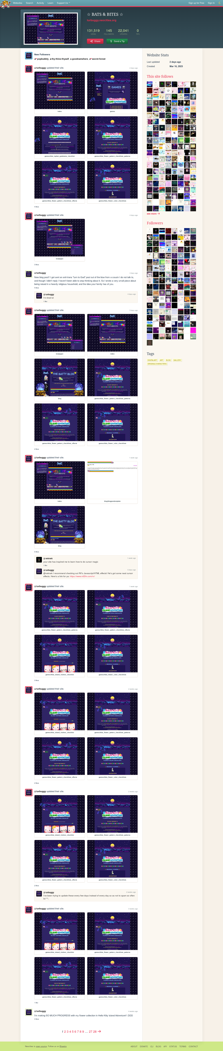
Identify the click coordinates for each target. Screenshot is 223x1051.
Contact (193, 1046)
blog (168, 360)
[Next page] (99, 1031)
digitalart (152, 360)
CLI (151, 1046)
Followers (155, 223)
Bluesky (63, 1046)
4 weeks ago (133, 1011)
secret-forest (98, 58)
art (161, 360)
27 (90, 1031)
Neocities (29, 1046)
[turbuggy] (29, 56)
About (134, 1046)
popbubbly (42, 58)
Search (29, 2)
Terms (182, 1046)
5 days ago (134, 310)
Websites (17, 2)
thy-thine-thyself (60, 58)
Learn (50, 2)
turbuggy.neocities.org (101, 20)
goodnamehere (80, 58)
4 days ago (134, 215)
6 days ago (132, 569)
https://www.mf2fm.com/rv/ (82, 576)
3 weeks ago (133, 908)
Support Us (62, 2)
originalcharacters (157, 364)
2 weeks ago (133, 689)
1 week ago (133, 457)
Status (173, 1046)
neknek (49, 558)
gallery (177, 360)
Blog (158, 1046)
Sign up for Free (196, 2)
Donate (144, 1046)
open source (41, 1046)
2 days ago (134, 68)
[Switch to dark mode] (219, 3)
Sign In (211, 2)
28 (94, 1031)
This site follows (160, 76)
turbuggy (41, 67)
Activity (40, 2)
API (165, 1046)
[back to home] (5, 4)
